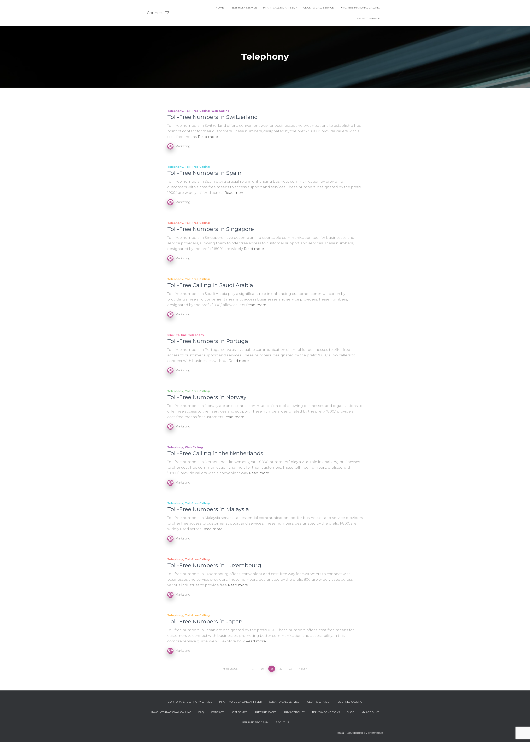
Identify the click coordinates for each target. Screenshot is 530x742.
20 (262, 668)
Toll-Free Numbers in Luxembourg (214, 565)
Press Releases (265, 712)
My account (370, 712)
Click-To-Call (177, 335)
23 (290, 668)
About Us (282, 722)
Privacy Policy (294, 712)
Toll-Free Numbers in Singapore (210, 229)
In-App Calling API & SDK (280, 7)
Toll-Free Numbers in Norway (206, 397)
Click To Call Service (318, 7)
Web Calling (220, 110)
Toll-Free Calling (197, 110)
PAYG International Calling (360, 7)
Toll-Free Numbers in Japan (204, 621)
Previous (230, 668)
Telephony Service (243, 7)
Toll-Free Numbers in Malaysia (208, 509)
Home (220, 7)
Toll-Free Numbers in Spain (204, 173)
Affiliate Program (255, 722)
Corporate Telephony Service (190, 701)
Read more (208, 137)
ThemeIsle (375, 733)
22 (280, 668)
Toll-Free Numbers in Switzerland (212, 117)
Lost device (239, 712)
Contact (217, 712)
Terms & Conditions (326, 712)
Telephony (175, 110)
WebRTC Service (368, 18)
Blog (350, 712)
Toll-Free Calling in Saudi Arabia (210, 285)
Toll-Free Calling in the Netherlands (215, 453)
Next (302, 668)
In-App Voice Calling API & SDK (240, 701)
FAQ (201, 712)
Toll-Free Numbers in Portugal (208, 341)
